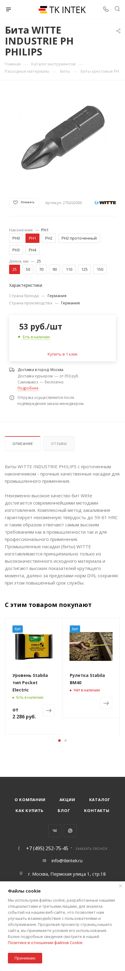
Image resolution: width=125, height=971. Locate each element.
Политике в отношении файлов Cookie (45, 942)
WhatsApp (70, 830)
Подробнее (28, 388)
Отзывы (59, 443)
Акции (67, 799)
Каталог (100, 799)
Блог (64, 810)
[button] (59, 740)
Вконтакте (54, 830)
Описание (22, 443)
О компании (30, 799)
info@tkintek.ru (67, 860)
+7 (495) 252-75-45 (47, 848)
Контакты (96, 810)
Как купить (29, 810)
